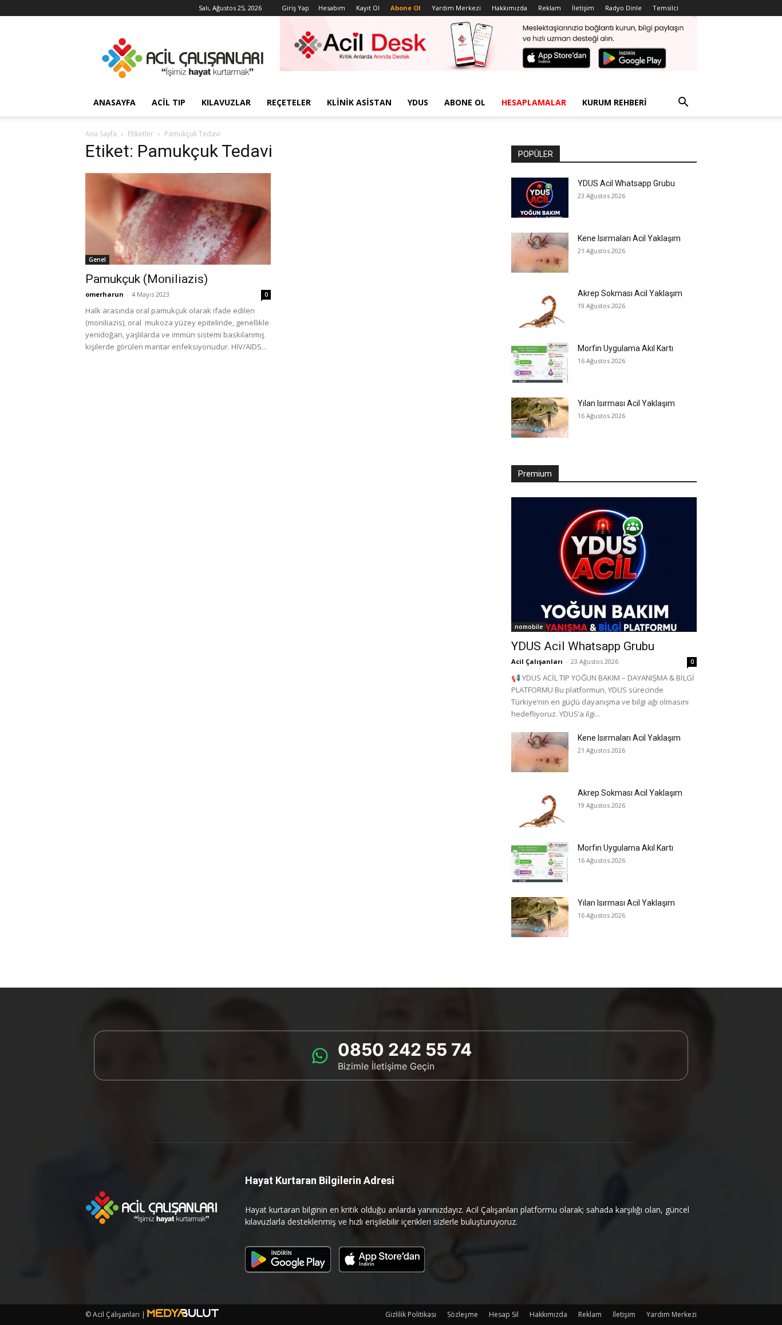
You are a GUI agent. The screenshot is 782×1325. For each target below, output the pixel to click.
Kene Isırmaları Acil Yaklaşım (629, 238)
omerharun (104, 294)
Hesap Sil (504, 1314)
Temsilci (665, 7)
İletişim (583, 7)
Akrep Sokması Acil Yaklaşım (630, 293)
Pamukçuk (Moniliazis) (146, 279)
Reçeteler (289, 102)
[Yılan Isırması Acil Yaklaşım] (539, 418)
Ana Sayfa (101, 134)
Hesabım (331, 7)
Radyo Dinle (623, 7)
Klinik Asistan (359, 102)
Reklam (549, 7)
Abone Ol (464, 102)
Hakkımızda (509, 7)
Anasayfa (114, 102)
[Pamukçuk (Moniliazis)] (178, 219)
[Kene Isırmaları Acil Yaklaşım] (539, 253)
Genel (97, 259)
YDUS (418, 102)
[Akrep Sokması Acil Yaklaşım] (539, 308)
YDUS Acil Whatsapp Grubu (626, 183)
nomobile (529, 627)
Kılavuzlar (226, 102)
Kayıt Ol (368, 7)
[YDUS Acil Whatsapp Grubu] (539, 198)
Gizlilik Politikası (410, 1314)
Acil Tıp (168, 102)
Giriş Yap (295, 7)
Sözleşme (462, 1314)
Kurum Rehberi (614, 102)
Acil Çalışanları (537, 661)
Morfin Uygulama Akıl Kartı (625, 348)
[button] (683, 103)
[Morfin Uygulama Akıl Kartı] (539, 363)
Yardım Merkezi (456, 7)
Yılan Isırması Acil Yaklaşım (626, 403)
